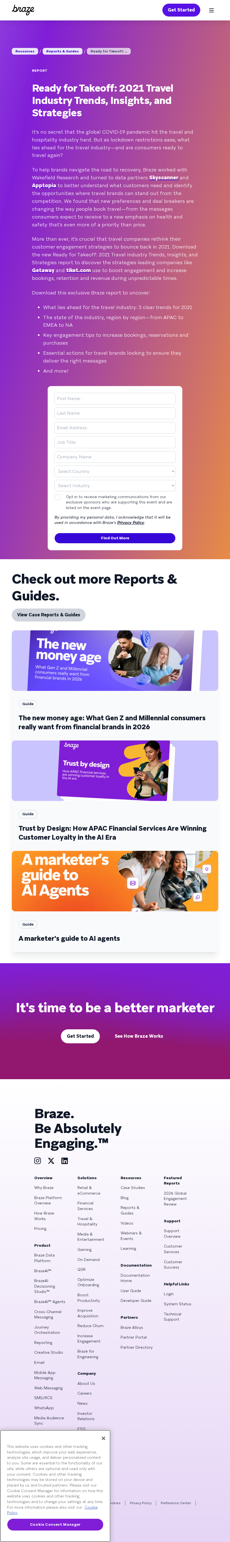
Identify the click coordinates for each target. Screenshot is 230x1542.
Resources (24, 51)
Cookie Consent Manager (55, 1524)
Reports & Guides (62, 51)
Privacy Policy (130, 522)
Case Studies (133, 1187)
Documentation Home (135, 1278)
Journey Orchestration (47, 1330)
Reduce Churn (90, 1325)
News (82, 1403)
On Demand (88, 1259)
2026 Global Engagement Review (175, 1199)
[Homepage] (23, 10)
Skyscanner (163, 177)
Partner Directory (137, 1347)
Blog (124, 1197)
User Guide (131, 1290)
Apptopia (44, 185)
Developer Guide (136, 1300)
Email (39, 1362)
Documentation (136, 1265)
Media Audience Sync (49, 1420)
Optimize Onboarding (88, 1282)
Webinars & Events (131, 1235)
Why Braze (44, 1187)
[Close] (103, 1438)
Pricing (40, 1228)
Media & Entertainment (90, 1237)
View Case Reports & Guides (48, 615)
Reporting (43, 1342)
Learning (128, 1248)
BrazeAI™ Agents (49, 1301)
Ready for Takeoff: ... (109, 51)
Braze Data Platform (44, 1258)
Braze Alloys (132, 1327)
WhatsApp (44, 1407)
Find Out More (115, 537)
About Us (86, 1383)
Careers (84, 1393)
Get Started (181, 10)
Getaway (43, 270)
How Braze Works (44, 1216)
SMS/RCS (43, 1397)
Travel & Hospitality (87, 1221)
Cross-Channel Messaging (47, 1314)
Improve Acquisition (87, 1313)
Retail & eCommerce (88, 1190)
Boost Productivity (88, 1297)
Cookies (114, 1503)
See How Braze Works (139, 1036)
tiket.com (78, 270)
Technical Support (172, 1316)
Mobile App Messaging (45, 1375)
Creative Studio (48, 1352)
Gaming (84, 1249)
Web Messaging (48, 1387)
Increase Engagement (88, 1338)
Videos (127, 1223)
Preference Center (176, 1503)
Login (169, 1293)
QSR (81, 1269)
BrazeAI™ (42, 1270)
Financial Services (85, 1205)
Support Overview (172, 1233)
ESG (81, 1428)
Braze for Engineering (87, 1354)
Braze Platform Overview (48, 1200)
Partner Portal (134, 1337)
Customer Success (173, 1264)
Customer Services (173, 1249)
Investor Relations (86, 1416)
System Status (177, 1303)
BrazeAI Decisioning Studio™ (44, 1286)
